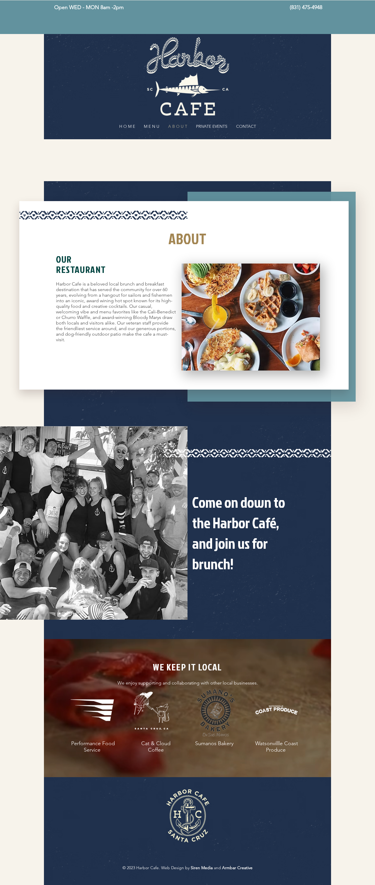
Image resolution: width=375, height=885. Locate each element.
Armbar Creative (237, 867)
